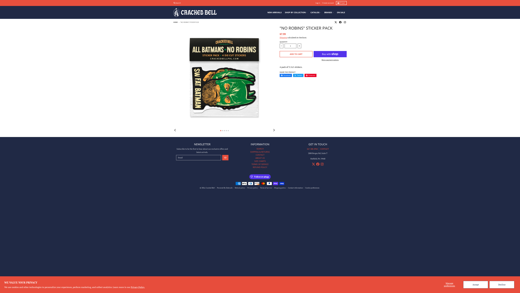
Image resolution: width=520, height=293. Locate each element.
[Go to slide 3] (224, 130)
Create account (328, 3)
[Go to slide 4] (226, 130)
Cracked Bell (210, 188)
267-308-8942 (312, 149)
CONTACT (324, 149)
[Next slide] (274, 130)
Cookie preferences (312, 188)
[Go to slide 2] (222, 130)
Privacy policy (252, 188)
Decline (502, 284)
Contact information (295, 188)
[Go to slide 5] (228, 130)
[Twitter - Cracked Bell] (335, 22)
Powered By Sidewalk (225, 188)
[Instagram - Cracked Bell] (345, 22)
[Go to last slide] (175, 130)
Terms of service (266, 188)
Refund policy (240, 188)
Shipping (283, 37)
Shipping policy (280, 188)
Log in (318, 3)
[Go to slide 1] (220, 130)
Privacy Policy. (138, 287)
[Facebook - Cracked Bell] (340, 22)
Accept (475, 284)
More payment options (330, 60)
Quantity (283, 42)
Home (175, 22)
